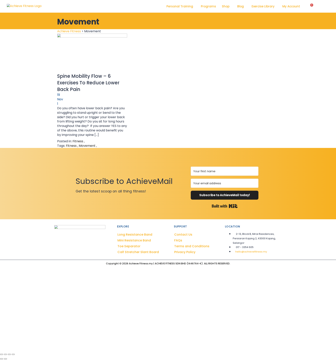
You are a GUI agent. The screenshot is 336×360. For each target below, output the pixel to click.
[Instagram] (77, 252)
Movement (87, 145)
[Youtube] (82, 252)
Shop (225, 6)
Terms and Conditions (191, 246)
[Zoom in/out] (1, 354)
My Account (291, 6)
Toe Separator (128, 246)
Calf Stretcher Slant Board (138, 252)
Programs (208, 6)
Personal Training (179, 6)
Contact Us (183, 234)
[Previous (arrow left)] (1, 358)
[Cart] (311, 6)
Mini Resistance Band (134, 240)
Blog (240, 6)
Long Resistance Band (134, 234)
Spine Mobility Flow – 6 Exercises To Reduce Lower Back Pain (88, 83)
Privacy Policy (184, 252)
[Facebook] (71, 252)
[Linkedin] (88, 252)
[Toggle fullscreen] (5, 354)
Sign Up (26, 344)
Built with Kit (225, 206)
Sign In (37, 344)
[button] (181, 6)
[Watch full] (92, 53)
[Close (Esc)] (13, 354)
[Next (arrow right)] (5, 358)
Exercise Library (263, 6)
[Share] (9, 354)
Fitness (78, 141)
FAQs (178, 240)
